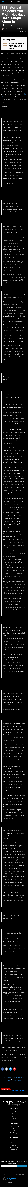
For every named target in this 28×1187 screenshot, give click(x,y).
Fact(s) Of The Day (14, 1126)
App (14, 1130)
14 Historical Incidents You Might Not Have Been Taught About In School (16, 46)
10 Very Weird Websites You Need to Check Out (19, 1089)
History (14, 1118)
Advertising (14, 1143)
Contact (14, 1145)
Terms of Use (14, 1149)
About (14, 1140)
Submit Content (14, 1152)
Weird (14, 1111)
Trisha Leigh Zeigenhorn (9, 28)
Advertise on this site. (9, 1182)
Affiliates (14, 1154)
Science (14, 1116)
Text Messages (14, 1133)
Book (14, 1128)
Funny (14, 1114)
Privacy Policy (14, 1147)
